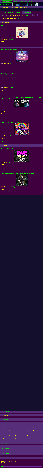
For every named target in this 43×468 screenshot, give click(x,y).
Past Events (27, 12)
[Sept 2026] (41, 423)
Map (12, 39)
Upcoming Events (7, 12)
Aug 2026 (21, 423)
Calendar (18, 12)
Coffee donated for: (11, 461)
